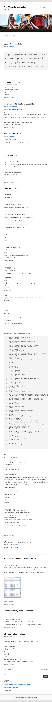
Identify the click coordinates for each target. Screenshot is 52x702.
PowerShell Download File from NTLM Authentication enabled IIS (17, 684)
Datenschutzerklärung (12, 31)
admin (14, 35)
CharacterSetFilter (7, 683)
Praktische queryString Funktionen (18, 610)
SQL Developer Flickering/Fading (17, 542)
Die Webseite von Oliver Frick (15, 8)
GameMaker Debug (8, 681)
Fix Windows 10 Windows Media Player (20, 104)
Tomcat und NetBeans (13, 133)
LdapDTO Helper (11, 155)
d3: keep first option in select (16, 634)
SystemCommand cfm (13, 44)
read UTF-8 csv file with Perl (10, 686)
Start (5, 31)
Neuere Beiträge (44, 39)
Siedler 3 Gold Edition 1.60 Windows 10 (20, 558)
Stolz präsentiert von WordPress (31, 697)
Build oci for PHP (11, 188)
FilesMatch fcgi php (12, 82)
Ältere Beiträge (7, 39)
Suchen (5, 674)
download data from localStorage (11, 687)
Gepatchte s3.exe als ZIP (9, 601)
